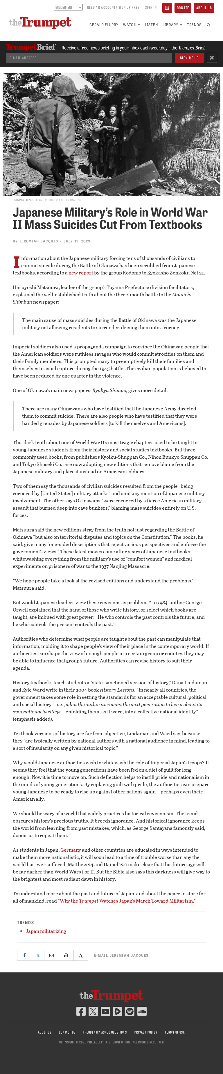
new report (81, 272)
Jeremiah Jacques (38, 241)
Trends (194, 24)
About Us (204, 8)
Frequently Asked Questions (105, 1032)
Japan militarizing (46, 931)
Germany (70, 849)
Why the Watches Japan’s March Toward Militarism (126, 900)
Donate (183, 8)
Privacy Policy (145, 1032)
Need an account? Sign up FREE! (114, 7)
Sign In (151, 7)
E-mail (121, 955)
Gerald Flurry (104, 24)
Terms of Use (175, 1032)
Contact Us (67, 1032)
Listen (151, 24)
